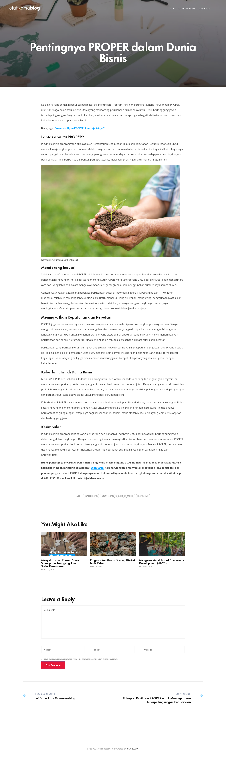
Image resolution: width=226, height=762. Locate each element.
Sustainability (187, 8)
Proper (130, 496)
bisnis (120, 496)
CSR (172, 8)
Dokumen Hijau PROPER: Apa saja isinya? (80, 128)
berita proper (108, 496)
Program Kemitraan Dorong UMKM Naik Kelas (112, 561)
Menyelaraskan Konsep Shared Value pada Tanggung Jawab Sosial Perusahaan (61, 563)
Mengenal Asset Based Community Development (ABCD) (161, 561)
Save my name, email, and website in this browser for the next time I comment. (81, 659)
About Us (205, 8)
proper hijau (143, 496)
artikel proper (91, 496)
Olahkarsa (97, 468)
